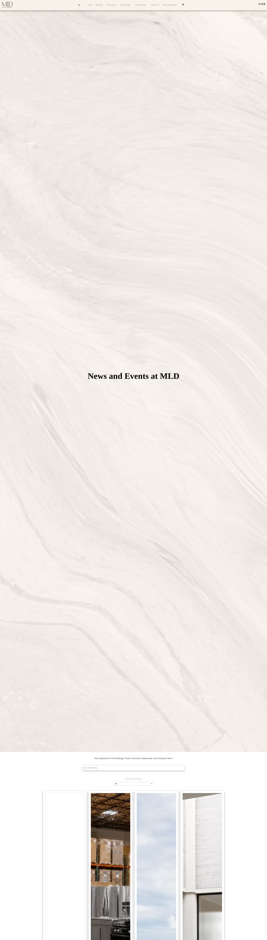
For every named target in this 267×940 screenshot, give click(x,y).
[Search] (79, 5)
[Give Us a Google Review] (259, 4)
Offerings (99, 5)
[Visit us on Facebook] (262, 4)
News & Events (140, 5)
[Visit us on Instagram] (264, 4)
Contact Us (155, 5)
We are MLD (125, 5)
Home (90, 5)
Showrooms (111, 5)
